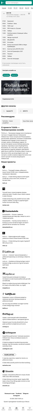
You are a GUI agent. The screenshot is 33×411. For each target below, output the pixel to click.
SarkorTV (14, 75)
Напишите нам (10, 393)
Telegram (25, 393)
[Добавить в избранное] (29, 13)
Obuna (27, 401)
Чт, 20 (10, 8)
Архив (4, 8)
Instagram (16, 395)
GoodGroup (20, 401)
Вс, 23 (27, 8)
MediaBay (6, 75)
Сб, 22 (21, 8)
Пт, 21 (15, 8)
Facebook (19, 393)
